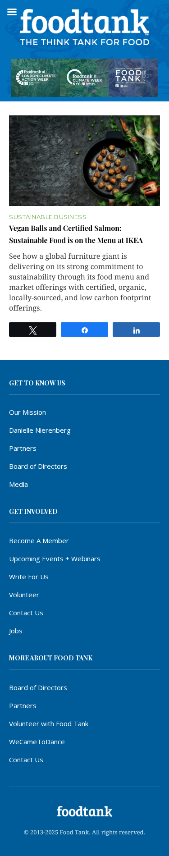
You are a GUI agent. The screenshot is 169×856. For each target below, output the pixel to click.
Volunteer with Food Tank (48, 723)
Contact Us (26, 612)
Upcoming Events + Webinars (54, 558)
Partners (23, 448)
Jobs (16, 630)
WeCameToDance (37, 741)
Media (18, 484)
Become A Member (39, 540)
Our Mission (27, 412)
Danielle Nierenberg (40, 430)
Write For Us (29, 576)
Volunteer (24, 594)
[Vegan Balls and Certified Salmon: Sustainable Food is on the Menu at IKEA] (84, 160)
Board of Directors (38, 466)
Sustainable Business (48, 217)
